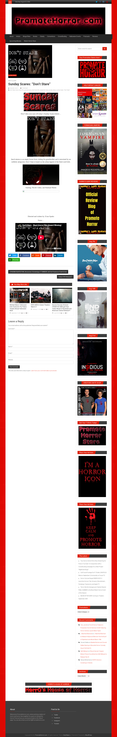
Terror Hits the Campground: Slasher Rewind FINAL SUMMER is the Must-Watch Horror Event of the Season (92, 590)
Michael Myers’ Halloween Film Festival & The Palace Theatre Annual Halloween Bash (18, 307)
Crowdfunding (62, 36)
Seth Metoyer (84, 651)
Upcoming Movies (15, 41)
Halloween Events (75, 36)
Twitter (56, 715)
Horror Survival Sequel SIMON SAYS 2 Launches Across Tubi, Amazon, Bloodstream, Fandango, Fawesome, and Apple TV (91, 581)
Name (10, 346)
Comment (11, 328)
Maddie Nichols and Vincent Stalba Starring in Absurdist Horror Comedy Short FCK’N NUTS (93, 645)
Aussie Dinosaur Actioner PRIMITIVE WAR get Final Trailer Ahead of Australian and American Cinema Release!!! (62, 307)
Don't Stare (12, 90)
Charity (42, 36)
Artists (18, 36)
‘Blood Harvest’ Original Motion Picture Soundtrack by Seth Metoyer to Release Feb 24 (93, 654)
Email (10, 353)
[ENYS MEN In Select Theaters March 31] (41, 295)
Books (35, 36)
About (11, 36)
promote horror (27, 90)
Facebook (57, 717)
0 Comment (25, 88)
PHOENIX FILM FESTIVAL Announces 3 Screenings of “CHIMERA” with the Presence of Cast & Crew (39, 271)
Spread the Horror (44, 90)
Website (10, 359)
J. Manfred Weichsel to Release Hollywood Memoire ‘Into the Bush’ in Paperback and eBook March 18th (93, 636)
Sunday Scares (12, 75)
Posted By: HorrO (14, 88)
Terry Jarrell (83, 625)
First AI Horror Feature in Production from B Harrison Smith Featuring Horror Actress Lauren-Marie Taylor (93, 627)
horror (17, 90)
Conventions (51, 36)
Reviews (95, 36)
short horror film (35, 90)
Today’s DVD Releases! (64, 277)
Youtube (56, 723)
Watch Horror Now (30, 41)
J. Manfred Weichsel (86, 633)
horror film (21, 90)
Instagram (57, 720)
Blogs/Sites (26, 36)
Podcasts (86, 36)
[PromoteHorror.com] (58, 20)
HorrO (24, 313)
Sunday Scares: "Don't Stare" (63, 90)
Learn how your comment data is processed (43, 370)
